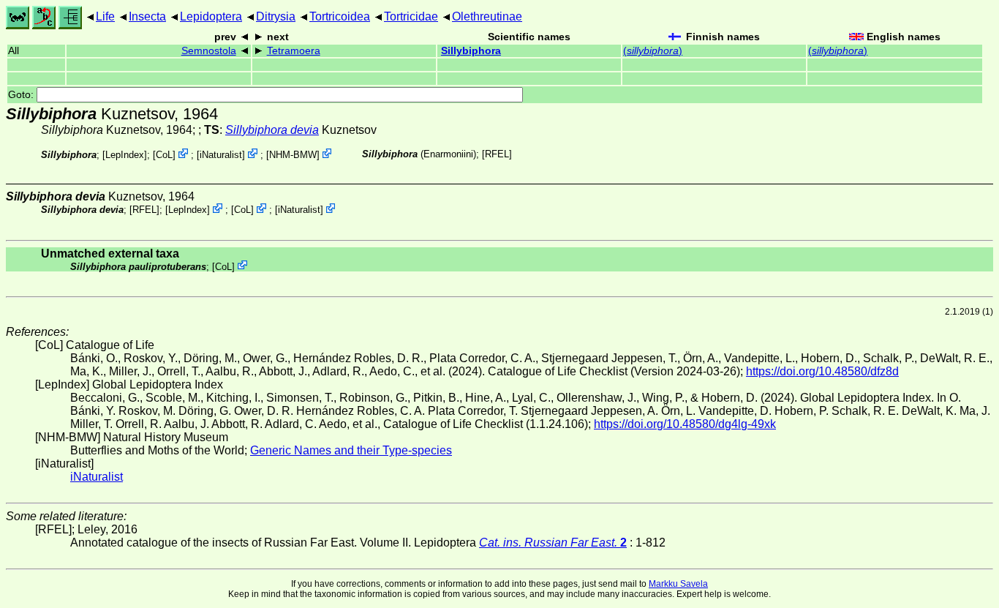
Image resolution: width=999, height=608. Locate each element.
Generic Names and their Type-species (351, 450)
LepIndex (124, 154)
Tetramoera (293, 50)
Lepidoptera (211, 16)
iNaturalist (221, 154)
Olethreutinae (487, 16)
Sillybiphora (471, 50)
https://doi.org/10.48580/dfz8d (822, 371)
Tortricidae (411, 16)
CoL (164, 154)
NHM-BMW (293, 154)
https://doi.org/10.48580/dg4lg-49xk (685, 424)
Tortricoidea (339, 16)
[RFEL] (497, 154)
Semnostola (208, 50)
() (652, 50)
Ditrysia (275, 16)
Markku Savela (678, 584)
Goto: (22, 94)
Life (105, 16)
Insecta (147, 16)
